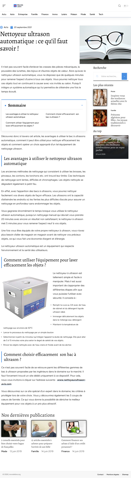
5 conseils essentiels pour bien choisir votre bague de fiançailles (13, 443)
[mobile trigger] (5, 6)
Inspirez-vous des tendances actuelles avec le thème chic (119, 99)
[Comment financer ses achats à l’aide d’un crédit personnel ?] (74, 428)
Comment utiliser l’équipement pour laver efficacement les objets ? (22, 124)
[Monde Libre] (18, 6)
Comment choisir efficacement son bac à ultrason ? (62, 115)
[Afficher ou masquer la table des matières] (54, 105)
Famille (35, 451)
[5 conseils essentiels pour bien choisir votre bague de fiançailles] (13, 428)
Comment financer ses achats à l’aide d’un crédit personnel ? (73, 443)
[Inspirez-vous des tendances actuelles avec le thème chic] (100, 97)
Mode (4, 451)
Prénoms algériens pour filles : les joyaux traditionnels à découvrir (119, 120)
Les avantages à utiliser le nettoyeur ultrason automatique (22, 115)
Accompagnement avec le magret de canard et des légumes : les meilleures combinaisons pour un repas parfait (110, 145)
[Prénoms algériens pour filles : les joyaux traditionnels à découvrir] (100, 118)
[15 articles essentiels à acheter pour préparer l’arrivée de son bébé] (43, 428)
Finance (65, 451)
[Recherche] (119, 6)
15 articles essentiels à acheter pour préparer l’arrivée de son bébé (41, 443)
